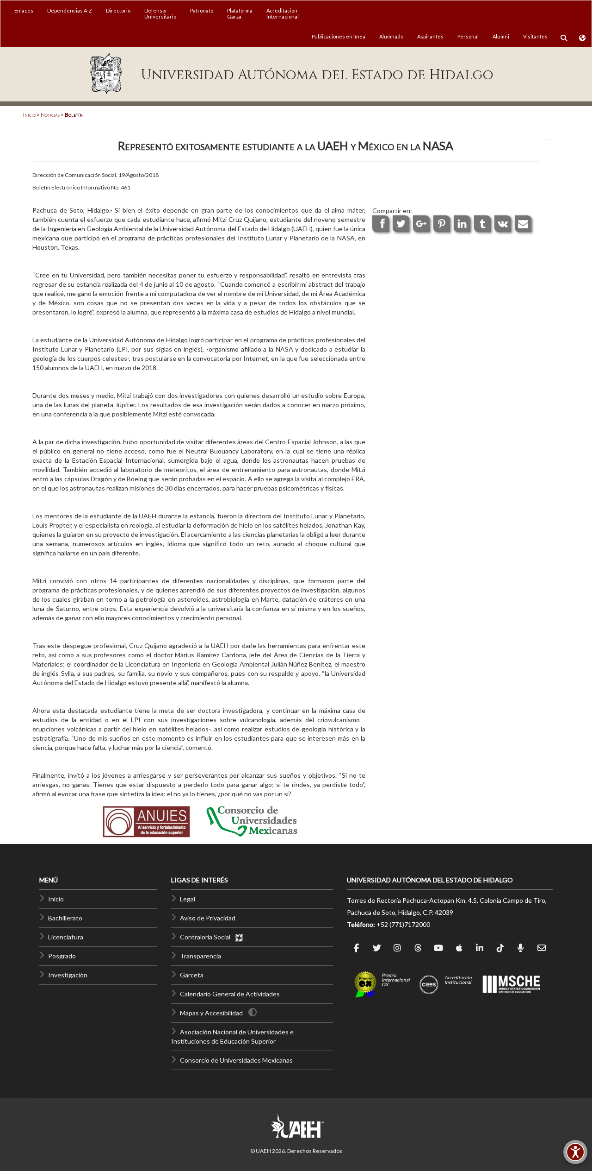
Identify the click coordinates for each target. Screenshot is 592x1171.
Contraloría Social (207, 937)
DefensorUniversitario (160, 13)
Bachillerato (65, 918)
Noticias (50, 114)
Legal (187, 899)
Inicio (29, 114)
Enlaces (23, 10)
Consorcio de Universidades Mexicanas (236, 1060)
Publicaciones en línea (338, 36)
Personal (468, 36)
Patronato (201, 10)
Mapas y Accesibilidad (211, 1013)
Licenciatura (65, 937)
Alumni (501, 36)
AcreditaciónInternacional (282, 13)
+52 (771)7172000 (403, 924)
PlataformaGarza (240, 13)
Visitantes (535, 36)
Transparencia (200, 956)
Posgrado (62, 956)
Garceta (192, 975)
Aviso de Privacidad (207, 918)
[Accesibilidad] (575, 1152)
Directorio (118, 10)
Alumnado (391, 36)
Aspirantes (430, 36)
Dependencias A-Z (69, 10)
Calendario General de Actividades (230, 994)
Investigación (67, 975)
